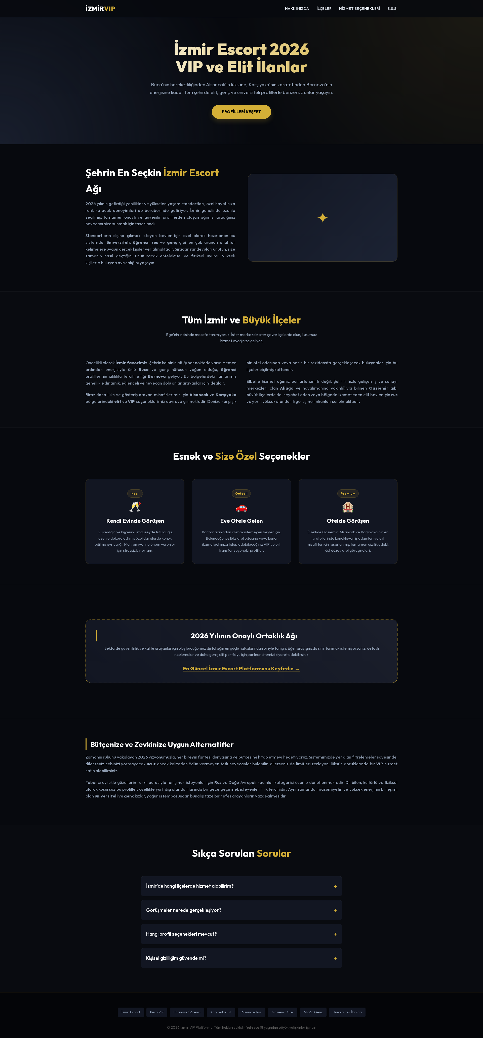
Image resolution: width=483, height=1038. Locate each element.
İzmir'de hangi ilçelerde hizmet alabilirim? (190, 886)
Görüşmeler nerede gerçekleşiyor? (183, 910)
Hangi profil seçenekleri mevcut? (181, 934)
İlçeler (324, 8)
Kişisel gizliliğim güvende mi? (176, 958)
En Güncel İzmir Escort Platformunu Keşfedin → (241, 668)
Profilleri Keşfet (241, 111)
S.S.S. (392, 8)
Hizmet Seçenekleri (359, 8)
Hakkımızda (297, 8)
